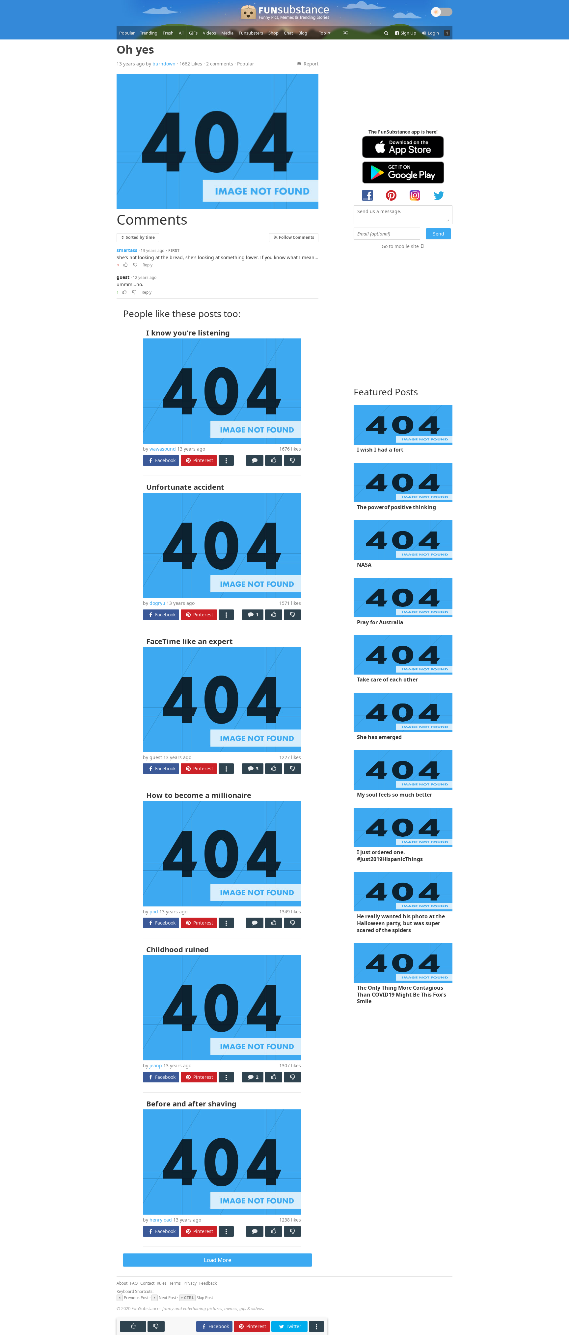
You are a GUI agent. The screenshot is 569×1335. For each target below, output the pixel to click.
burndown (164, 64)
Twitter (292, 1326)
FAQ (134, 1283)
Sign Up (408, 33)
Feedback (208, 1283)
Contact (147, 1283)
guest (123, 277)
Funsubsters (251, 33)
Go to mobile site (400, 246)
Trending (148, 33)
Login (433, 33)
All (181, 33)
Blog (302, 33)
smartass (127, 250)
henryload (160, 1220)
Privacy (190, 1283)
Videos (209, 33)
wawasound (162, 449)
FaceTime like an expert (189, 641)
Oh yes (135, 49)
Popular (127, 33)
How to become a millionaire (198, 795)
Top (323, 33)
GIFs (193, 33)
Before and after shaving (191, 1103)
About (122, 1283)
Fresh (168, 33)
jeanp (155, 1065)
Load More (217, 1260)
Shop (273, 33)
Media (227, 33)
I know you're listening (188, 332)
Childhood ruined (177, 949)
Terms (175, 1283)
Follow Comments (296, 237)
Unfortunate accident (185, 487)
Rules (162, 1283)
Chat (288, 33)
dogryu (157, 603)
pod (153, 911)
